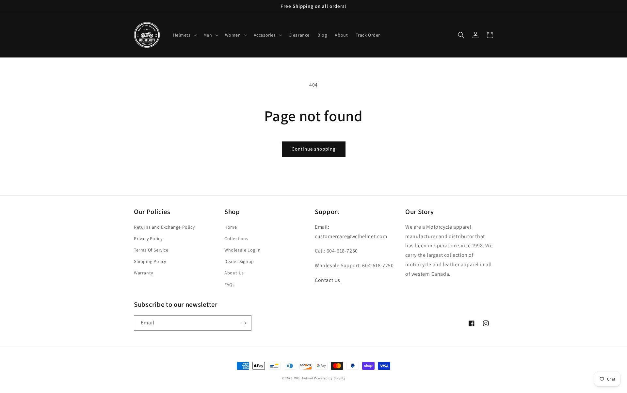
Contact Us (327, 280)
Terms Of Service (151, 250)
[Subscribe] (244, 323)
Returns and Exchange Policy (164, 227)
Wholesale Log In (242, 250)
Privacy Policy (148, 238)
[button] (184, 35)
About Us (234, 273)
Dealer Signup (239, 261)
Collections (236, 238)
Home (230, 227)
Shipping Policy (150, 261)
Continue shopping (314, 149)
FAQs (229, 284)
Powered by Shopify (330, 378)
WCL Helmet (304, 378)
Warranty (143, 273)
